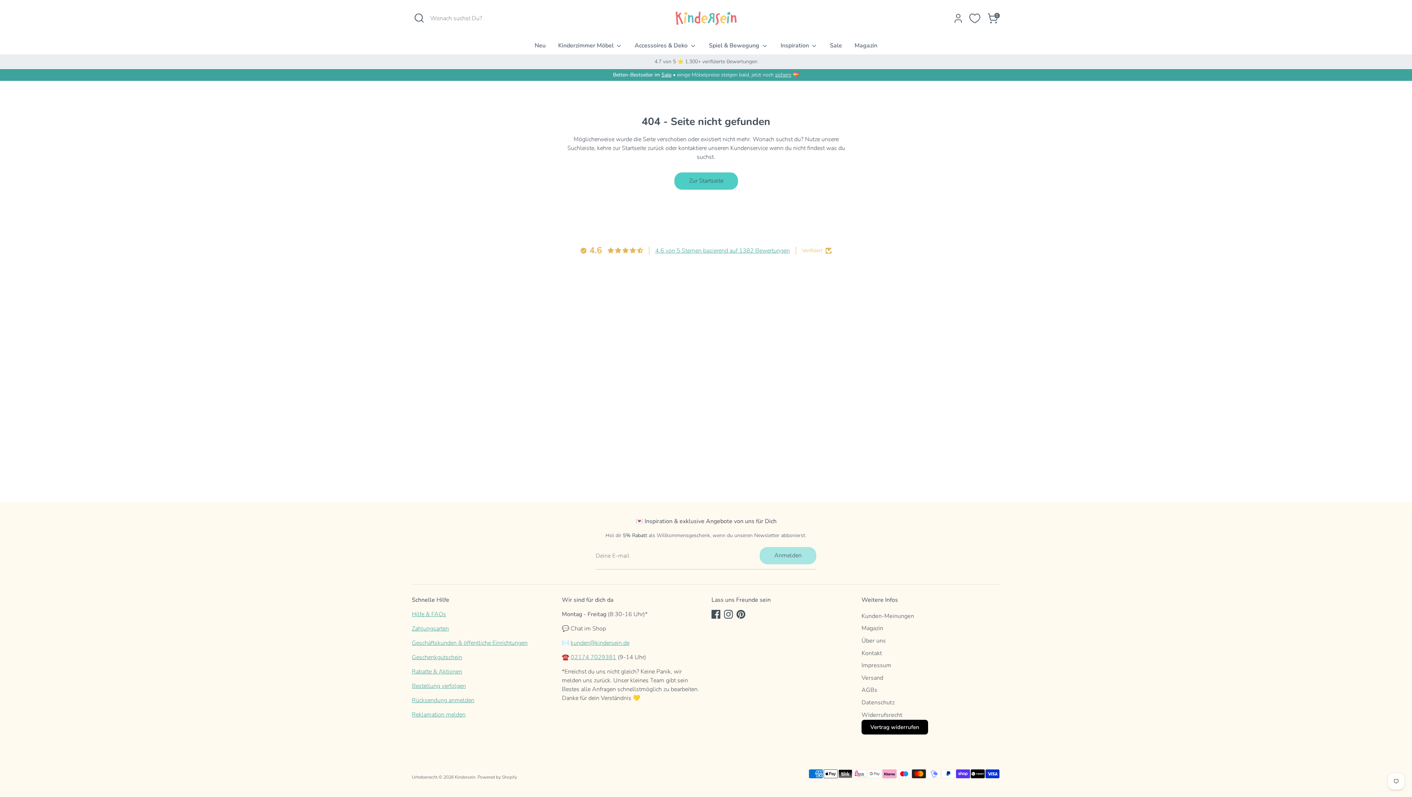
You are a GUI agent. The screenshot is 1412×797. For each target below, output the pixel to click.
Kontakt (872, 653)
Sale (836, 46)
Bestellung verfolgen (439, 686)
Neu (540, 46)
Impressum (876, 665)
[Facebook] (716, 614)
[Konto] (958, 18)
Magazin (866, 46)
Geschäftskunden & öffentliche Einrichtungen (470, 643)
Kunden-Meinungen (888, 616)
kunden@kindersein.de (600, 643)
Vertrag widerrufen (894, 727)
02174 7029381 (593, 657)
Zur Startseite (706, 181)
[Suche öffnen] (419, 18)
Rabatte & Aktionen (437, 672)
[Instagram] (728, 614)
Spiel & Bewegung (735, 46)
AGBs (869, 690)
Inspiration (795, 46)
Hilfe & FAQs (429, 614)
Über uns (874, 641)
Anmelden (788, 555)
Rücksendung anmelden (443, 700)
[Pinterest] (741, 614)
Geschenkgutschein (437, 657)
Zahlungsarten (430, 629)
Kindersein (465, 777)
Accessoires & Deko (662, 46)
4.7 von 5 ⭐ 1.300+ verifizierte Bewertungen (706, 61)
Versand (872, 678)
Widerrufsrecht (882, 715)
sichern (783, 74)
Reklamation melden (439, 715)
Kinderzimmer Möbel (586, 46)
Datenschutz (878, 702)
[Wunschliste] (975, 18)
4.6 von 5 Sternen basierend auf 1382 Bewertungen (722, 251)
